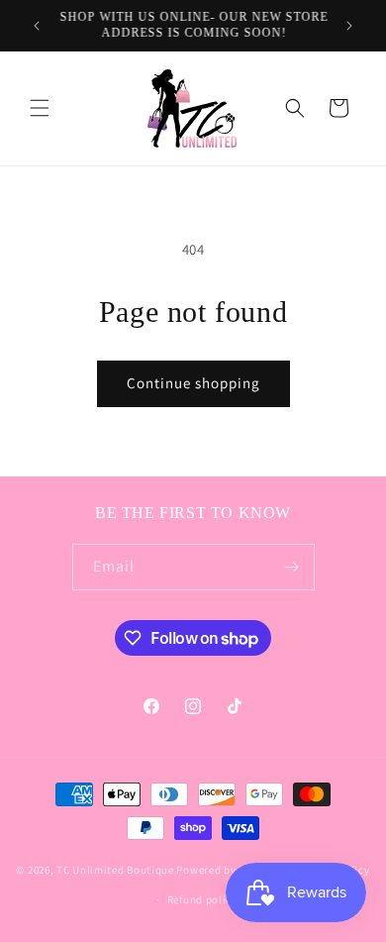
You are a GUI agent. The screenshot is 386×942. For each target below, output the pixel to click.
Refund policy (202, 899)
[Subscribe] (292, 567)
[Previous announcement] (36, 26)
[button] (39, 108)
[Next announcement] (349, 26)
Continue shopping (193, 382)
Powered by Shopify (227, 869)
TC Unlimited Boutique (115, 869)
